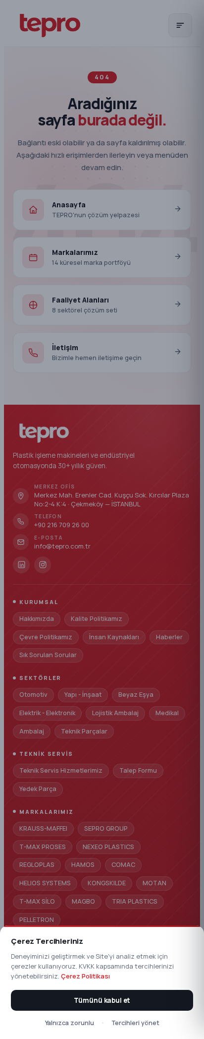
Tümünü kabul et (102, 1000)
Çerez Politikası (85, 976)
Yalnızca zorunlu (69, 1023)
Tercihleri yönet (135, 1023)
